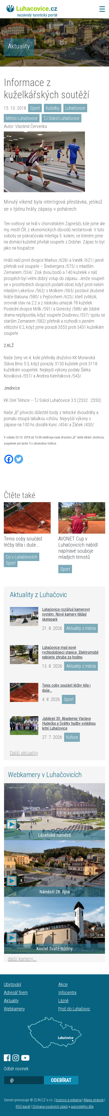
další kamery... (22, 959)
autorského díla (82, 1107)
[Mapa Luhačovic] (54, 1032)
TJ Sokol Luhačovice (61, 118)
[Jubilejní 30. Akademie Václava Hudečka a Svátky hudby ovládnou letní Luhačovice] (24, 725)
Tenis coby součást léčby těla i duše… (23, 542)
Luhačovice (75, 108)
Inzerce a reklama (69, 1100)
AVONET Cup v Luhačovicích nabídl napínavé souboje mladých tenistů (78, 548)
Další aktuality (24, 753)
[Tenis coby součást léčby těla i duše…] (27, 517)
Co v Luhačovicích (21, 557)
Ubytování (12, 984)
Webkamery (14, 1008)
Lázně (63, 1000)
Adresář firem (16, 992)
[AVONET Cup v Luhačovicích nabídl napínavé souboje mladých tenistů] (81, 517)
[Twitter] (18, 459)
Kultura (72, 737)
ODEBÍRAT (61, 1080)
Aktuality (19, 46)
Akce (63, 984)
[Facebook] (8, 459)
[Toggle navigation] (100, 9)
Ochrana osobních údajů (50, 1107)
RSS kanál (23, 1107)
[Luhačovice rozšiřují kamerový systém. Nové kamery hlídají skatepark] (24, 616)
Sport (35, 108)
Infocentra (67, 992)
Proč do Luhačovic (74, 1008)
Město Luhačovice (22, 118)
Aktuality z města (81, 628)
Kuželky (52, 108)
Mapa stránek (94, 1100)
